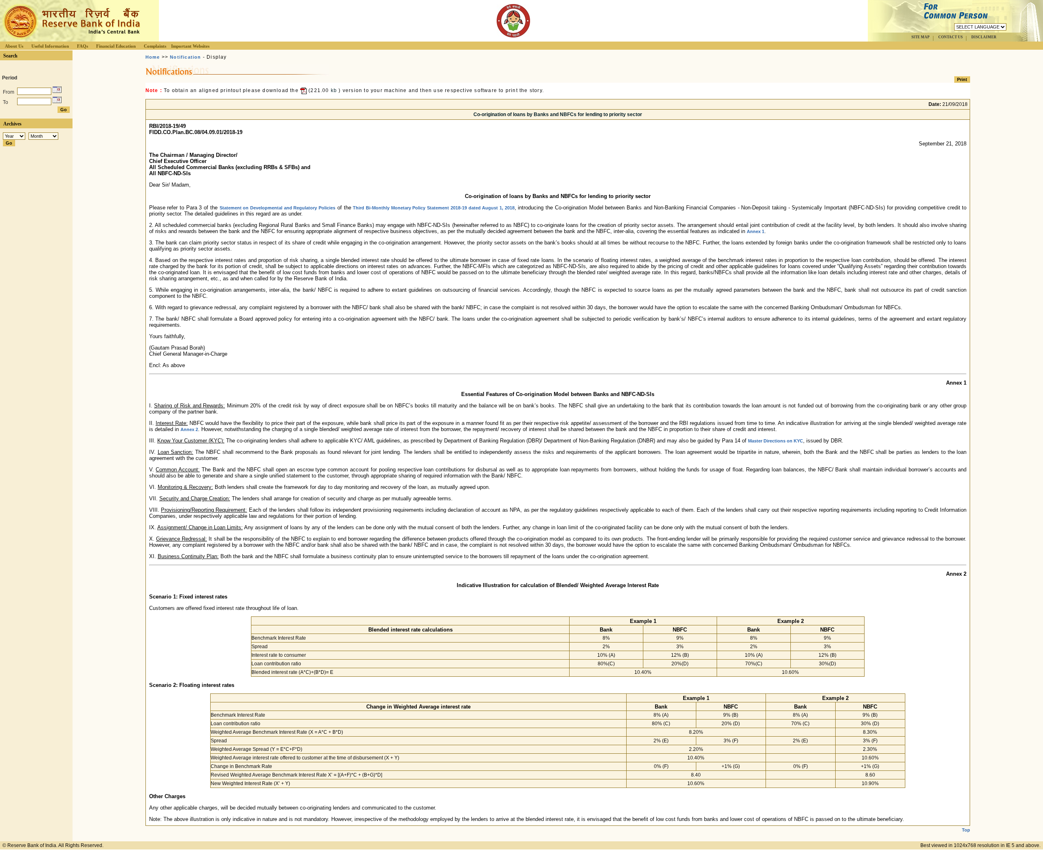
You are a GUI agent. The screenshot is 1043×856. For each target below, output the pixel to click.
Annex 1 (755, 231)
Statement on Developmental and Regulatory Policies (278, 207)
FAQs (82, 46)
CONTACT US (950, 37)
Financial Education (116, 46)
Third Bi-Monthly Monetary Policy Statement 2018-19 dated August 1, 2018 (433, 207)
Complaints (155, 46)
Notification (185, 57)
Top (966, 829)
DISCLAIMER (984, 37)
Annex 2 (189, 429)
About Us (14, 46)
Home (152, 57)
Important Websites (190, 46)
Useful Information (50, 46)
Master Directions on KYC (775, 440)
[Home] (71, 39)
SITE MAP (920, 37)
